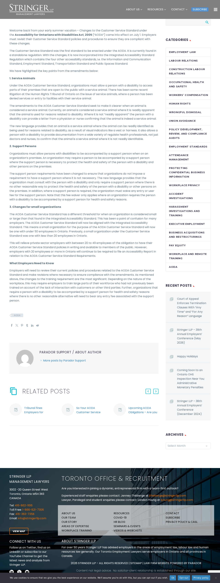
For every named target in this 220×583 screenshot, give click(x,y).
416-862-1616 (23, 505)
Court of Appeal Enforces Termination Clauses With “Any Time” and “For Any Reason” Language (191, 307)
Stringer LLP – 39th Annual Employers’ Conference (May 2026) (189, 336)
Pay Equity (177, 245)
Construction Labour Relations (187, 71)
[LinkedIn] (32, 325)
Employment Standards (188, 146)
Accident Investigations (181, 196)
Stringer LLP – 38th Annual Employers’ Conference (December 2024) (189, 407)
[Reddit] (37, 325)
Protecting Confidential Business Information (187, 172)
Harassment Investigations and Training (184, 211)
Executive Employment (187, 224)
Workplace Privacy (184, 185)
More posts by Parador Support (64, 360)
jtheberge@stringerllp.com (167, 496)
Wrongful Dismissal (185, 112)
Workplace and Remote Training (188, 256)
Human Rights (180, 103)
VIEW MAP (19, 531)
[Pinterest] (22, 325)
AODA (17, 315)
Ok (172, 577)
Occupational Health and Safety (186, 84)
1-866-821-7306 (33, 510)
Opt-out (183, 577)
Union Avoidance (182, 120)
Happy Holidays (187, 356)
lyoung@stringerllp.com (177, 500)
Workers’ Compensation (188, 95)
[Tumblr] (27, 325)
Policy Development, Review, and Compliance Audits (188, 134)
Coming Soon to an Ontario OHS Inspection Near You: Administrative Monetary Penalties (191, 378)
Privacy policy (201, 577)
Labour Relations (183, 60)
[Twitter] (16, 325)
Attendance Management (179, 157)
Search (207, 22)
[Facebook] (11, 325)
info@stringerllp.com (32, 518)
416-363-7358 (24, 514)
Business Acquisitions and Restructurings (187, 234)
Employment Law (182, 52)
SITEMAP (136, 563)
